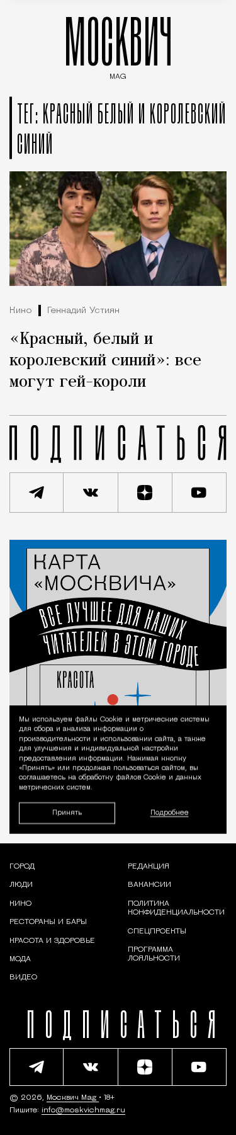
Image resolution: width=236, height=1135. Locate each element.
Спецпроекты (157, 931)
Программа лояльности (154, 954)
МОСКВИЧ (118, 45)
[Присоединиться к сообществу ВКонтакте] (91, 492)
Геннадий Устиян (83, 311)
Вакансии (149, 885)
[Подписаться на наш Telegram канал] (36, 492)
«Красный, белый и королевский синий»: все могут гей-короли (105, 361)
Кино (20, 311)
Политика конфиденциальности (176, 908)
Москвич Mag (73, 1098)
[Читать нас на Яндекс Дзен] (145, 492)
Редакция (148, 866)
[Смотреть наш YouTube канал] (199, 492)
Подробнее (169, 812)
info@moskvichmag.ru (83, 1110)
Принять (67, 812)
